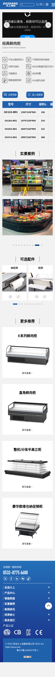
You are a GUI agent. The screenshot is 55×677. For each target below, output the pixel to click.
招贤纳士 (10, 614)
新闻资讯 (10, 609)
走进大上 (10, 587)
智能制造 (10, 598)
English (46, 10)
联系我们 (10, 620)
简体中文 (47, 8)
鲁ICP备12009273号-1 (27, 650)
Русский (46, 12)
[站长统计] (27, 656)
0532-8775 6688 (15, 572)
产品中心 (10, 593)
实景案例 (10, 603)
